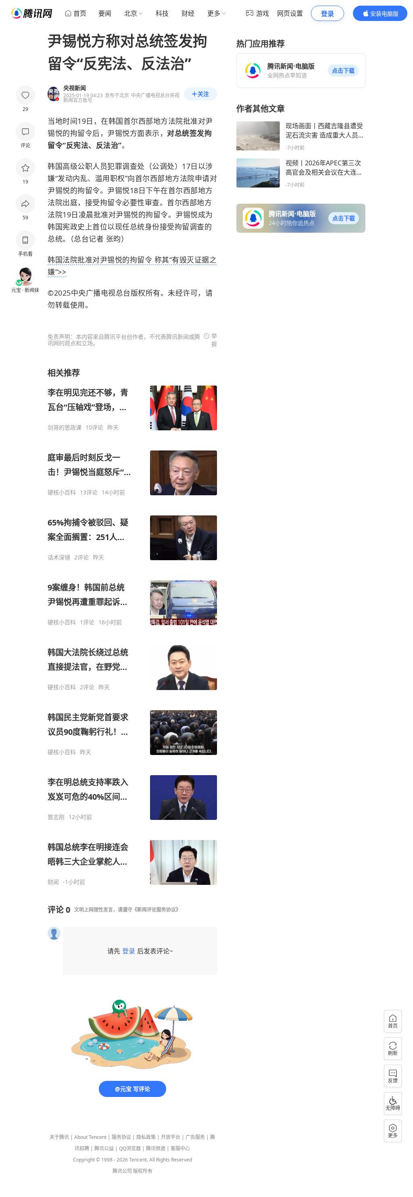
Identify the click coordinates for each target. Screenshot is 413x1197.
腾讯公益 (104, 1148)
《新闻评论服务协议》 (156, 909)
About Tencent (90, 1137)
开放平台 (170, 1137)
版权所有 (142, 1171)
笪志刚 (56, 817)
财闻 (53, 882)
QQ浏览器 (130, 1148)
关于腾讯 (59, 1137)
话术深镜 (59, 557)
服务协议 (121, 1137)
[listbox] (132, 626)
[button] (343, 71)
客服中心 (180, 1148)
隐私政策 (146, 1137)
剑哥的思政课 (64, 427)
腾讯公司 (122, 1171)
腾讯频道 (155, 1148)
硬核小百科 (62, 492)
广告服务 (195, 1137)
